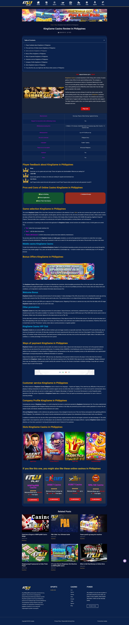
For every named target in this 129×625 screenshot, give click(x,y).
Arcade (79, 4)
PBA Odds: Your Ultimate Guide (60, 534)
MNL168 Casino (95, 485)
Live (46, 4)
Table (86, 4)
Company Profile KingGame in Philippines (36, 62)
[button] (104, 40)
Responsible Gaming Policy (68, 621)
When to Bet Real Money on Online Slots (92, 564)
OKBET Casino (54, 485)
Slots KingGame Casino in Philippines (35, 65)
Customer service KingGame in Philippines (37, 59)
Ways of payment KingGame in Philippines (37, 56)
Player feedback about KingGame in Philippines (38, 45)
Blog (103, 4)
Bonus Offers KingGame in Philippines (36, 53)
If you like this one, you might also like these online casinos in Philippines (45, 68)
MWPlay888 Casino (33, 486)
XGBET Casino (75, 484)
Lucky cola (53, 590)
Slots (70, 4)
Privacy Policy (57, 621)
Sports (54, 4)
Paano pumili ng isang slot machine (91, 534)
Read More (24, 540)
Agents (95, 4)
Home (38, 4)
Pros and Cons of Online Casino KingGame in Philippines (40, 48)
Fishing (62, 4)
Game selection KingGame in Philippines (36, 51)
